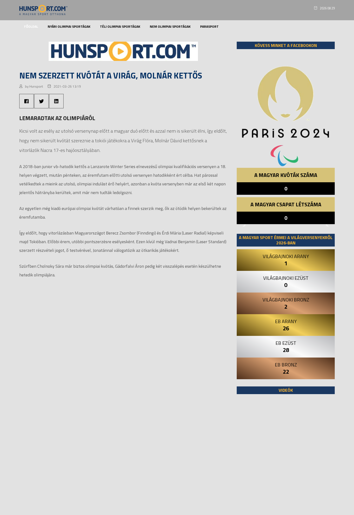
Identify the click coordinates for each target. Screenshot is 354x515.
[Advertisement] (286, 457)
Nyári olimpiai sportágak (69, 26)
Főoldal (31, 26)
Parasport (209, 26)
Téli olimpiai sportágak (120, 26)
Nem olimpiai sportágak (170, 26)
